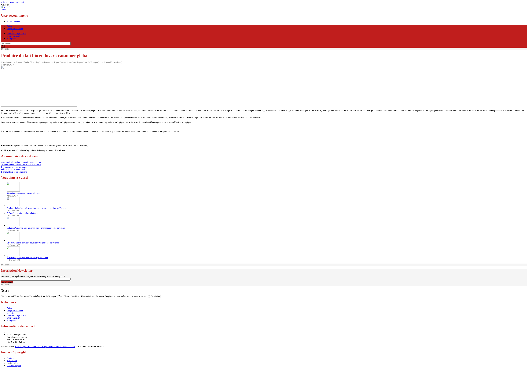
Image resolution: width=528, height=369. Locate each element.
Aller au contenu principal (12, 2)
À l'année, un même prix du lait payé (22, 213)
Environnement (13, 36)
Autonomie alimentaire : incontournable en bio (21, 162)
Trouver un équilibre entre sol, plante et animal (21, 164)
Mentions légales (14, 365)
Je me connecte (13, 21)
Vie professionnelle (15, 28)
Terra (3, 10)
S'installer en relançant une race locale (23, 193)
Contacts (10, 358)
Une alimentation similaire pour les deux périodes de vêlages (33, 243)
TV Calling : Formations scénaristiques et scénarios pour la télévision (45, 346)
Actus (9, 26)
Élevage (10, 31)
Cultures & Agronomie (16, 33)
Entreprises (11, 38)
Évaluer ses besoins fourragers (14, 167)
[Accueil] (5, 7)
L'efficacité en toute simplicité (14, 172)
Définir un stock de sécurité (13, 169)
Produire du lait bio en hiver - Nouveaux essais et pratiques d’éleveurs (37, 208)
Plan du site (12, 360)
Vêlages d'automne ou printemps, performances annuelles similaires (36, 228)
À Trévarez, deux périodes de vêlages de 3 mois (27, 257)
